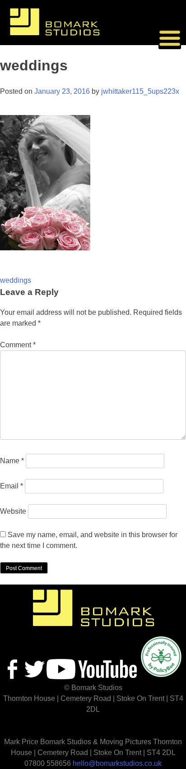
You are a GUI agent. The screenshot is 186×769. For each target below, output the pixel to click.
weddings (15, 280)
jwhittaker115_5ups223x (140, 91)
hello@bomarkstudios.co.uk (117, 763)
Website (13, 511)
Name (12, 461)
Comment (18, 345)
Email (11, 486)
